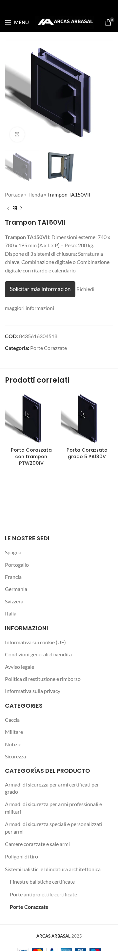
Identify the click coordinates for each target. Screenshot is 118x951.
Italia (10, 613)
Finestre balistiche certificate (42, 881)
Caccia (12, 720)
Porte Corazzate (48, 348)
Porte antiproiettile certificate (43, 894)
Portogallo (17, 565)
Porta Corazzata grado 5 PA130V (87, 453)
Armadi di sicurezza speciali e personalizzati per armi (53, 827)
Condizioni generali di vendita (38, 654)
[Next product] (21, 208)
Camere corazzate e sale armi (37, 844)
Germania (16, 589)
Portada (14, 194)
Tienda (35, 194)
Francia (13, 577)
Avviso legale (19, 667)
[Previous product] (8, 208)
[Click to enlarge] (17, 134)
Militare (14, 732)
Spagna (13, 552)
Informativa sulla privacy (32, 691)
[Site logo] (64, 21)
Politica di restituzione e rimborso (43, 679)
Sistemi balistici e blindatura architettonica (53, 869)
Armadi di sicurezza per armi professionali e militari (53, 807)
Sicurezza (15, 756)
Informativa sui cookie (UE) (35, 642)
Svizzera (14, 601)
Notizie (13, 744)
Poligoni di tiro (21, 856)
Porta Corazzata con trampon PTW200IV (31, 456)
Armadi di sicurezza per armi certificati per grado (52, 788)
